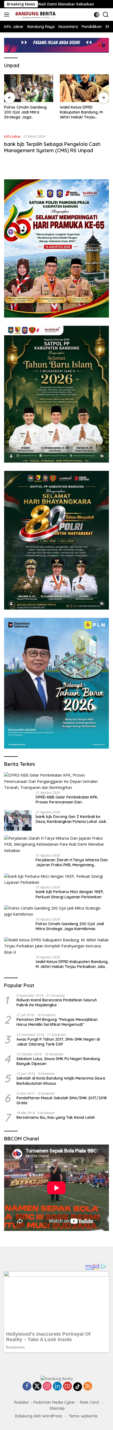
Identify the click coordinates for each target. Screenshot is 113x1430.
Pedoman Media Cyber (54, 1402)
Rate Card (89, 1402)
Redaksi (21, 1402)
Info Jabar (12, 136)
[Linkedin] (57, 1386)
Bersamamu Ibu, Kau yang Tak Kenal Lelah (55, 1117)
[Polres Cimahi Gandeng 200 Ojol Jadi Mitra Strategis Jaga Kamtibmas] (28, 88)
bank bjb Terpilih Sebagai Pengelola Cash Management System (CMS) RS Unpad (52, 147)
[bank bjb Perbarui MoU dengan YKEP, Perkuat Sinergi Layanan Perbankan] (56, 879)
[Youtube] (67, 1386)
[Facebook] (26, 1386)
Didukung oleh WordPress (38, 1416)
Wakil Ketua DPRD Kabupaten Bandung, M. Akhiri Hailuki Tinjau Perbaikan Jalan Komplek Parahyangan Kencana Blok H (83, 112)
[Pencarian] (106, 14)
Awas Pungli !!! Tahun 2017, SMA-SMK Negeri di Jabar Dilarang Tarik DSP (58, 1042)
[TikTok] (77, 1386)
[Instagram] (47, 1386)
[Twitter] (37, 1386)
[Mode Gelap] (97, 14)
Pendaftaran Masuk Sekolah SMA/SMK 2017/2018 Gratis (61, 1100)
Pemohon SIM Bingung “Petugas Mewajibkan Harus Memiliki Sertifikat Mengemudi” (57, 1022)
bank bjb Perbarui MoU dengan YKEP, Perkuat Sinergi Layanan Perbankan (70, 894)
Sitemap (57, 1408)
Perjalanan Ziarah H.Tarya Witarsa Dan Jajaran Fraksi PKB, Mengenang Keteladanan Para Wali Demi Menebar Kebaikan (72, 862)
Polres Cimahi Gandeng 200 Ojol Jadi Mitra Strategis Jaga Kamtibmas (25, 112)
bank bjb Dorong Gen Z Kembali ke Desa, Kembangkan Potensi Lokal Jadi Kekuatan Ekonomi (71, 819)
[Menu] (8, 14)
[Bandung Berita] (34, 14)
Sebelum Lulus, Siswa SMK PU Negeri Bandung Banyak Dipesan (58, 1061)
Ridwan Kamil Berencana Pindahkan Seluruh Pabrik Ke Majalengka (56, 1002)
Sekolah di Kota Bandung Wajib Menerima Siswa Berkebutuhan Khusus (60, 1081)
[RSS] (87, 1386)
